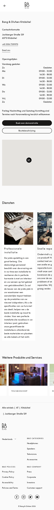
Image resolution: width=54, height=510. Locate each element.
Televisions (39, 454)
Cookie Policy (14, 477)
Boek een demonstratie (32, 123)
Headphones (39, 443)
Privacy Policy (14, 472)
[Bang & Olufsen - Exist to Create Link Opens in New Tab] (27, 8)
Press (39, 472)
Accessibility (14, 482)
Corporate (39, 477)
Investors (39, 482)
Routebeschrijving (33, 131)
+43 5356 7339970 (10, 44)
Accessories (39, 459)
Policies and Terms (14, 488)
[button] (29, 160)
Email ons (6, 50)
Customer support (39, 488)
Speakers (39, 449)
